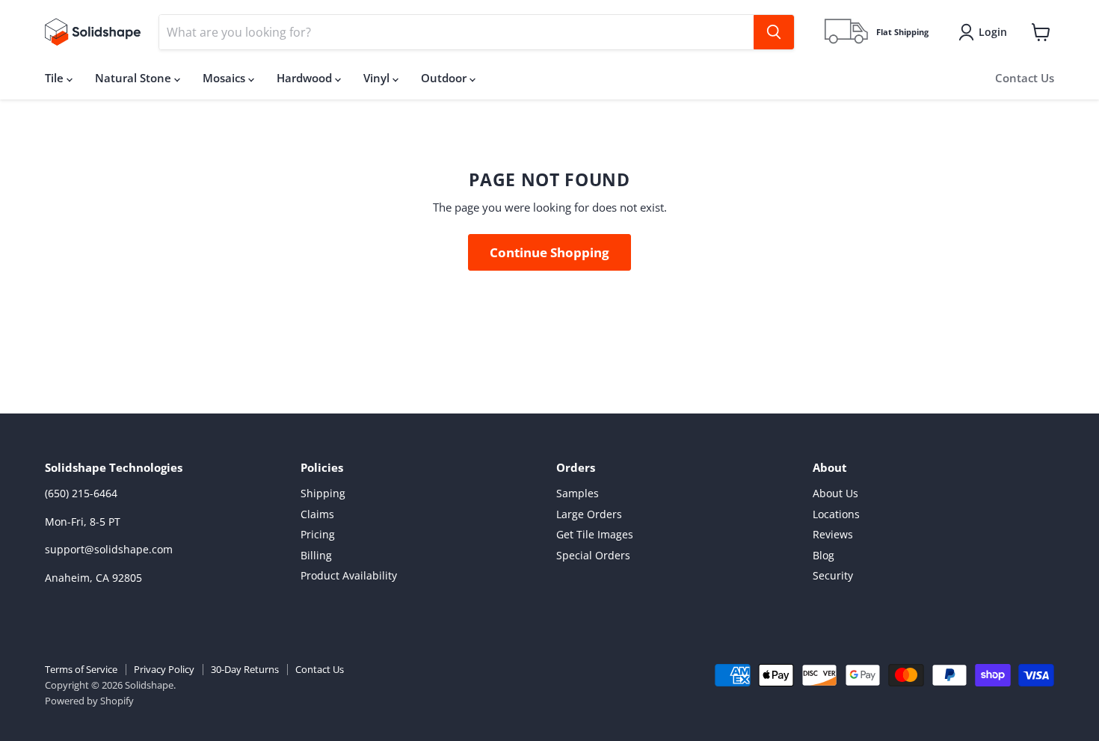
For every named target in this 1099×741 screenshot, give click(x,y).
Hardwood (306, 77)
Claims (317, 514)
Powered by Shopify (89, 700)
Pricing (318, 534)
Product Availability (349, 575)
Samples (577, 493)
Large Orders (589, 514)
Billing (316, 555)
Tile (56, 77)
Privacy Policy (164, 669)
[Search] (774, 32)
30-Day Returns (245, 669)
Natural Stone (134, 77)
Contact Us (1024, 77)
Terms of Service (81, 669)
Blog (823, 555)
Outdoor (445, 77)
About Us (835, 493)
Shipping (323, 493)
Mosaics (225, 77)
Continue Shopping (549, 252)
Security (833, 575)
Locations (836, 514)
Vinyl (377, 77)
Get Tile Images (594, 534)
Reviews (833, 534)
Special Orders (593, 555)
